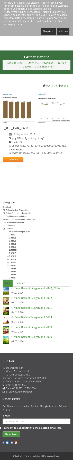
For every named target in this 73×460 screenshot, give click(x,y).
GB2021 (12, 266)
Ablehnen (63, 31)
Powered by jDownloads (36, 188)
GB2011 (12, 235)
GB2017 (12, 253)
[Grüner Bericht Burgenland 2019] (7, 330)
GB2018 (12, 256)
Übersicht (51, 85)
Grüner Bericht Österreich (17, 210)
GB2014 (12, 244)
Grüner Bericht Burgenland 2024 (31, 317)
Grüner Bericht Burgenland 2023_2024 (35, 288)
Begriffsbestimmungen (15, 222)
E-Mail (6, 415)
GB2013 (12, 241)
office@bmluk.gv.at (22, 391)
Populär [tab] (20, 283)
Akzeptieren (48, 31)
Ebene (64, 85)
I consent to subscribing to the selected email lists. (32, 427)
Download (47, 62)
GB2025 (12, 278)
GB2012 (12, 238)
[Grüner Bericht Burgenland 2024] (7, 321)
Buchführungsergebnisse (16, 216)
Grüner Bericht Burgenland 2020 (31, 336)
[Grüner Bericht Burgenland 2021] (7, 311)
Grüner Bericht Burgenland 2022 (31, 298)
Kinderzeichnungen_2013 (19, 232)
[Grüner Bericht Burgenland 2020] (7, 340)
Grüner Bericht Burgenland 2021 (31, 307)
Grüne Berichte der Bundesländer (20, 213)
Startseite (33, 62)
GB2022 (12, 269)
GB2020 (12, 262)
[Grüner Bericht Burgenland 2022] (7, 301)
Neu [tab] (7, 283)
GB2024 (12, 275)
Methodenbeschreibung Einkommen (20, 219)
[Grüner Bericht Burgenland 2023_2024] (7, 291)
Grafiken (61, 62)
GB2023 (12, 272)
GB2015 (12, 247)
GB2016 (27, 66)
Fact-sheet (10, 226)
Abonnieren (11, 434)
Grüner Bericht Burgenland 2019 (31, 327)
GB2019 (12, 259)
